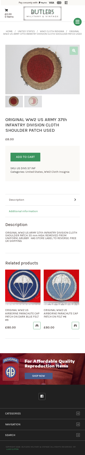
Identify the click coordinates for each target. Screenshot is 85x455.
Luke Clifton (12, 449)
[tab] (42, 200)
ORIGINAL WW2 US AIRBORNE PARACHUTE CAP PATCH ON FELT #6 (61, 313)
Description (16, 199)
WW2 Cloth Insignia (52, 31)
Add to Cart (25, 157)
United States (26, 31)
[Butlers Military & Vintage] (42, 20)
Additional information (23, 211)
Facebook (42, 396)
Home (9, 31)
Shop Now (38, 375)
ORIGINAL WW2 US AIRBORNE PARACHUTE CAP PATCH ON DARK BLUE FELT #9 (22, 315)
